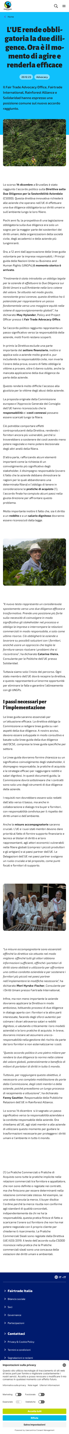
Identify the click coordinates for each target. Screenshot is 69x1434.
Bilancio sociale (16, 1298)
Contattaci (16, 1333)
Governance (14, 1314)
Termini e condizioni (19, 1349)
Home (11, 16)
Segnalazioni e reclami (20, 1357)
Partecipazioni (16, 1322)
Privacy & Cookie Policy (21, 1341)
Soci (10, 1306)
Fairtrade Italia (20, 1291)
